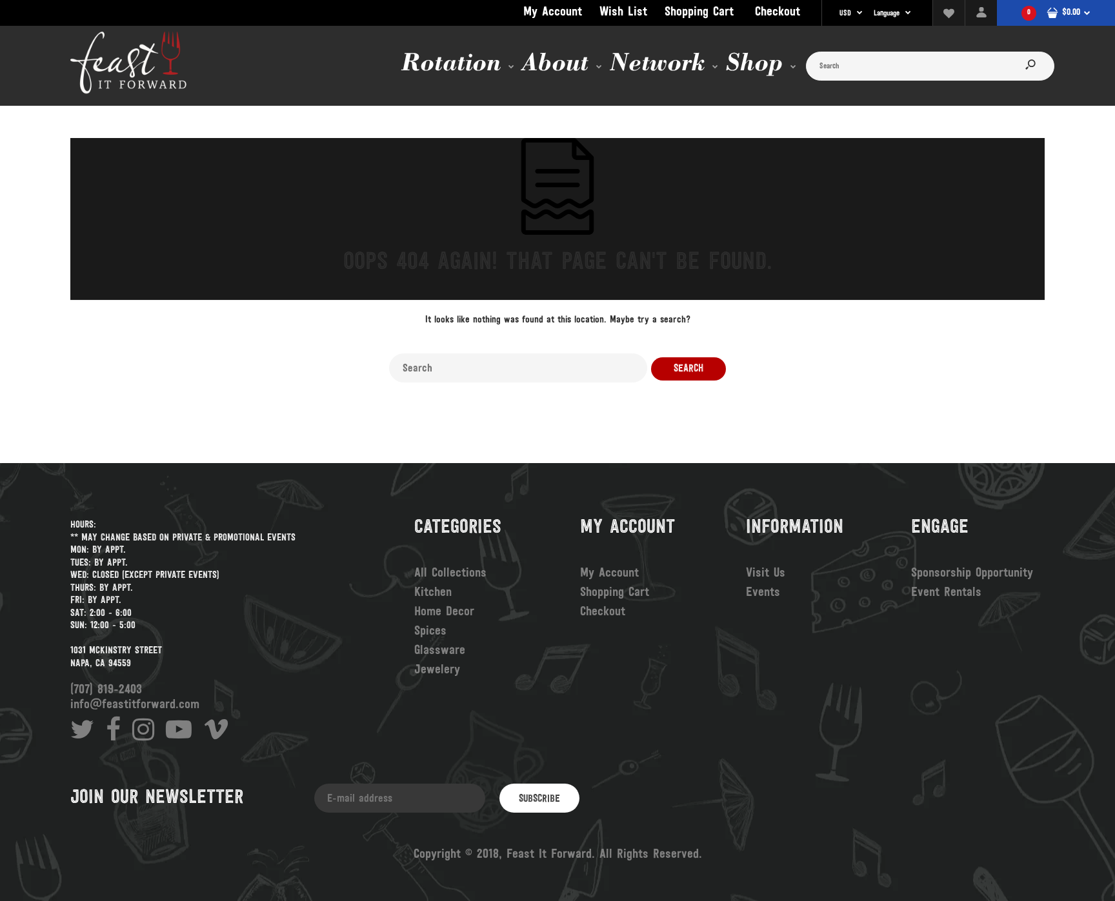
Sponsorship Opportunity (972, 573)
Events (763, 592)
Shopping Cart (699, 12)
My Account (552, 12)
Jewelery (437, 670)
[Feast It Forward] (128, 92)
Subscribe (539, 799)
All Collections (450, 573)
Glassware (439, 650)
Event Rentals (946, 592)
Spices (430, 631)
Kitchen (433, 592)
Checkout (777, 12)
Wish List (623, 12)
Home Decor (444, 612)
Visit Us (765, 573)
